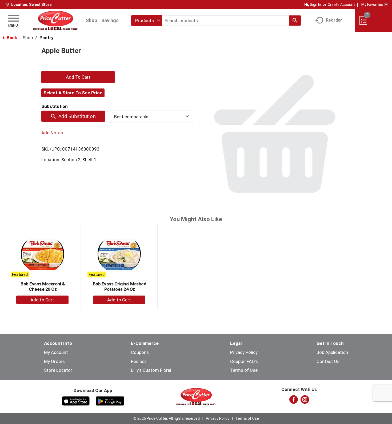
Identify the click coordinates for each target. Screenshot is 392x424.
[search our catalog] (295, 20)
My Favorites (372, 4)
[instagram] (305, 401)
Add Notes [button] (52, 132)
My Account (56, 352)
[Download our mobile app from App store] (76, 400)
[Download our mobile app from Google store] (110, 400)
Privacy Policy (244, 352)
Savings (110, 20)
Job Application (332, 352)
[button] (78, 77)
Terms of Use (244, 370)
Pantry (46, 37)
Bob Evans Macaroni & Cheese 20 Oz (43, 286)
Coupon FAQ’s (244, 361)
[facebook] (293, 401)
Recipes (139, 361)
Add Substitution (77, 116)
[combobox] (146, 20)
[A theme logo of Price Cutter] (55, 20)
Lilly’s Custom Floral (151, 370)
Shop (91, 20)
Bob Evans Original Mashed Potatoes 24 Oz (119, 286)
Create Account (341, 4)
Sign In (315, 4)
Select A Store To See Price (72, 92)
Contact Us (328, 361)
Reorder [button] (334, 20)
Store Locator (58, 370)
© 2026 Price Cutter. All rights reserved (166, 418)
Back (11, 37)
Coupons (140, 352)
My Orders (54, 361)
